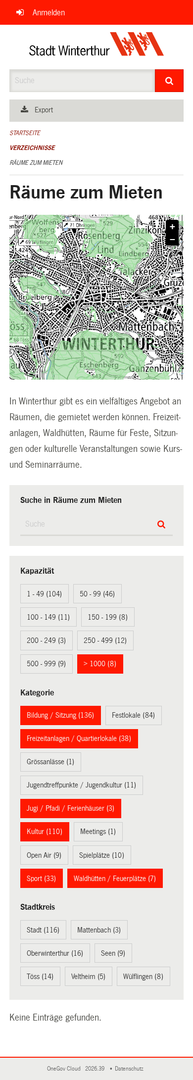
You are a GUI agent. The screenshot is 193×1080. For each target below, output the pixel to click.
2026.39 (95, 1069)
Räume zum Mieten (35, 162)
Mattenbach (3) (99, 930)
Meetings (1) (98, 831)
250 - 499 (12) (105, 640)
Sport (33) (41, 879)
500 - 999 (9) (46, 664)
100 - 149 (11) (48, 617)
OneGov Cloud (65, 1069)
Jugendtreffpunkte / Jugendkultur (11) (81, 785)
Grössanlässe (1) (50, 762)
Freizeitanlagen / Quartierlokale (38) (79, 738)
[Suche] (169, 80)
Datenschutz (130, 1069)
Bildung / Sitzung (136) (60, 715)
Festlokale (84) (133, 715)
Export (44, 110)
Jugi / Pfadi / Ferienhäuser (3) (70, 808)
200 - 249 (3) (46, 640)
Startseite (24, 133)
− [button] (172, 240)
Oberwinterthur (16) (55, 953)
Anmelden (49, 12)
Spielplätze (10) (101, 855)
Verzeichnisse (31, 148)
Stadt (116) (43, 930)
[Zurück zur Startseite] (96, 47)
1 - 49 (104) (44, 594)
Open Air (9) (44, 855)
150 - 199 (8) (108, 617)
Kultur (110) (44, 831)
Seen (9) (113, 953)
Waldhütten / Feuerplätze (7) (115, 879)
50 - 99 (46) (97, 594)
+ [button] (172, 227)
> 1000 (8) (100, 664)
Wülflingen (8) (143, 977)
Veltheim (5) (88, 977)
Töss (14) (40, 977)
